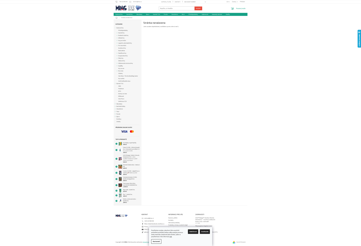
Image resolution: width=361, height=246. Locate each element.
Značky (118, 122)
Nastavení (156, 241)
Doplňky (120, 66)
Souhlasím (204, 232)
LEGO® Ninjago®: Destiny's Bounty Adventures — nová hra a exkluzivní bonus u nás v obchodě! (205, 220)
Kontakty (177, 2)
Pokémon (121, 89)
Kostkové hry (122, 48)
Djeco (118, 117)
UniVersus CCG (122, 101)
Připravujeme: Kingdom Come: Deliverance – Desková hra (203, 227)
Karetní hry (121, 33)
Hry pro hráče (122, 41)
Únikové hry (121, 61)
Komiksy (118, 119)
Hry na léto (121, 79)
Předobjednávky (123, 30)
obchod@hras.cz (149, 218)
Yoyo (117, 111)
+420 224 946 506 (149, 221)
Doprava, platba (166, 2)
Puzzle (118, 114)
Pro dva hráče (122, 46)
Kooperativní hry (123, 56)
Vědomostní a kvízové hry (125, 63)
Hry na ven (121, 68)
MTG (119, 91)
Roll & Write (121, 51)
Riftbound (121, 96)
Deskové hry (120, 28)
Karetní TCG (119, 84)
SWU (119, 86)
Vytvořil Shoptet (241, 242)
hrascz (146, 227)
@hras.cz (146, 232)
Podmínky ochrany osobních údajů (178, 225)
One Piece (121, 99)
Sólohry (120, 73)
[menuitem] (119, 14)
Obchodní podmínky (190, 2)
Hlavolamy (119, 104)
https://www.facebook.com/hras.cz (154, 224)
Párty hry (120, 58)
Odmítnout (193, 232)
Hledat (198, 8)
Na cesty (120, 71)
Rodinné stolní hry (123, 35)
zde (171, 237)
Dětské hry (121, 38)
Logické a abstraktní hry (125, 43)
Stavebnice (119, 109)
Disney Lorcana (122, 94)
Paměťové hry (122, 53)
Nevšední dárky (120, 106)
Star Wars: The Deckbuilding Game (128, 76)
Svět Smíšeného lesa (124, 81)
